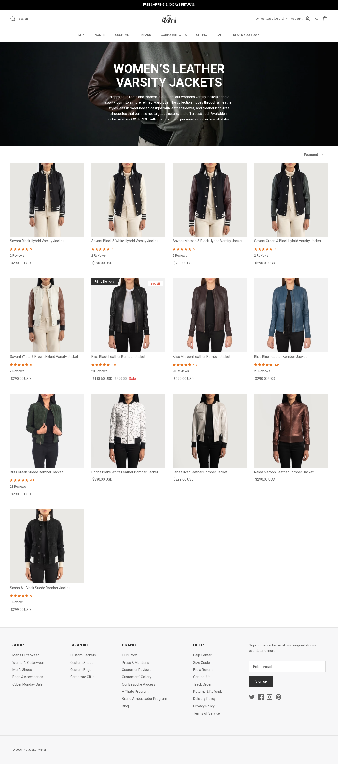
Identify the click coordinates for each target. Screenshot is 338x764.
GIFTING (201, 35)
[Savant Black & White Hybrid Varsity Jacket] (128, 200)
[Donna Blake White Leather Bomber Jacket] (128, 431)
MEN (81, 35)
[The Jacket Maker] (169, 19)
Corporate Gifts (82, 677)
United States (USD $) (270, 18)
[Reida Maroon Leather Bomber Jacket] (291, 431)
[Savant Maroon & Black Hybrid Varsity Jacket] (210, 200)
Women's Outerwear (28, 663)
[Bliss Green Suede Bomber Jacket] (47, 431)
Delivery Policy (204, 699)
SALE (220, 35)
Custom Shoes (81, 663)
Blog (125, 706)
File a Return (203, 670)
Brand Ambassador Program (144, 699)
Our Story (129, 655)
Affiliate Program (135, 691)
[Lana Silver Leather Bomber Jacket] (210, 431)
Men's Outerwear (25, 655)
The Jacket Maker (34, 749)
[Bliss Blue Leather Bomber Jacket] (291, 315)
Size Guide (201, 663)
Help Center (202, 655)
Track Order (202, 684)
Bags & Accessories (27, 677)
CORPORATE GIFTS (174, 35)
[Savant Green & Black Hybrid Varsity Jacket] (291, 200)
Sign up (261, 681)
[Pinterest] (278, 697)
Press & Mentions (135, 663)
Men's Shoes (22, 670)
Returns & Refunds (208, 691)
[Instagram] (269, 697)
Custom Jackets (83, 655)
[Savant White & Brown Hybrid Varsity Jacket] (47, 315)
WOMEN (99, 35)
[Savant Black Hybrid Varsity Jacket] (47, 200)
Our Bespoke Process (138, 684)
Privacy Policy (204, 706)
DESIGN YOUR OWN (246, 35)
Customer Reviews (136, 670)
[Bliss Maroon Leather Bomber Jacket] (210, 315)
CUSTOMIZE (123, 35)
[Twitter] (252, 697)
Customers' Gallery (136, 677)
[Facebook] (261, 697)
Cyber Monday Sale (27, 684)
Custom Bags (80, 670)
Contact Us (201, 677)
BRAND (146, 35)
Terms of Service (206, 713)
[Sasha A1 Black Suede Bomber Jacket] (47, 546)
